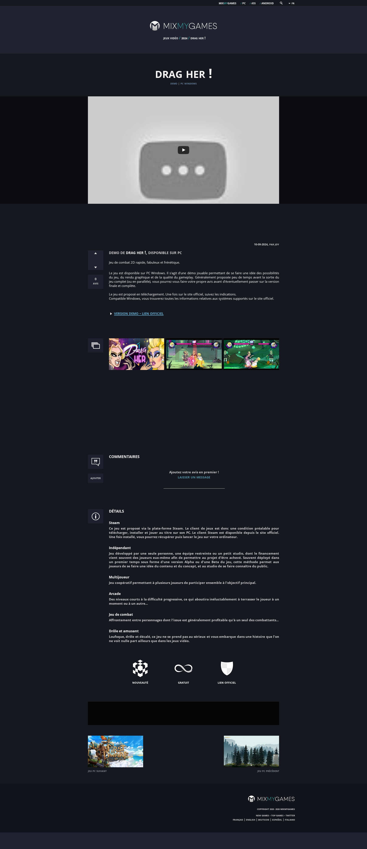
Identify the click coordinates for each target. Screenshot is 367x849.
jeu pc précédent (268, 771)
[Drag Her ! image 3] (251, 369)
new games (262, 815)
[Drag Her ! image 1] (136, 369)
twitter (290, 815)
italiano (290, 819)
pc (244, 3)
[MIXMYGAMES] (183, 34)
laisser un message (194, 476)
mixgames (227, 3)
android (267, 3)
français (238, 819)
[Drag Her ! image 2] (194, 369)
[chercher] (281, 4)
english (250, 819)
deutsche (263, 819)
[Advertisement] (183, 218)
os (253, 3)
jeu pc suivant (97, 771)
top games (277, 815)
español (277, 819)
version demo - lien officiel (139, 313)
